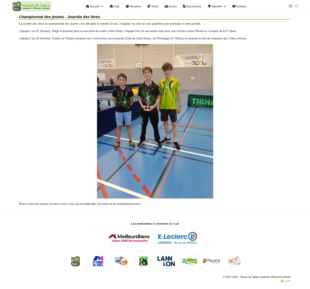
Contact (241, 6)
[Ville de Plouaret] (211, 261)
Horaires (135, 6)
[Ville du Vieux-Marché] (234, 261)
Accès (172, 6)
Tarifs (154, 6)
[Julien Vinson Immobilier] (128, 238)
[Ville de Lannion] (166, 261)
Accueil (94, 6)
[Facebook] (290, 6)
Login (287, 280)
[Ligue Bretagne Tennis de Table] (121, 261)
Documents (193, 6)
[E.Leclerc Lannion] (177, 238)
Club (116, 6)
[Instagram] (296, 6)
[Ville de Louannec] (189, 261)
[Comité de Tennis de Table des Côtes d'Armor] (143, 261)
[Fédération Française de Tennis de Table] (98, 261)
